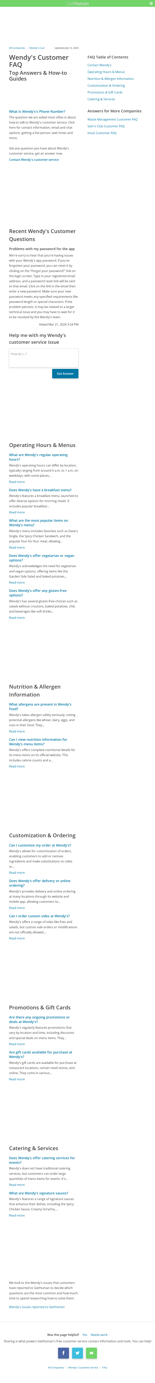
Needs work (99, 1335)
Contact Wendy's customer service (34, 160)
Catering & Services (101, 99)
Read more (17, 482)
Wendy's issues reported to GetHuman (37, 1307)
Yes (84, 1335)
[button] (151, 3)
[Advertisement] (43, 194)
